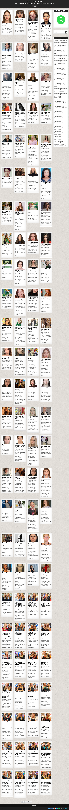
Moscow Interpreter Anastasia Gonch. (19, 299)
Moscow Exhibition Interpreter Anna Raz (20, 573)
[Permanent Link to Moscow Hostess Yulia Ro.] (46, 323)
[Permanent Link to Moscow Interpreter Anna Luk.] (46, 539)
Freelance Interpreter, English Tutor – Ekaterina (33, 147)
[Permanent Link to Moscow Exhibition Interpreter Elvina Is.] (46, 568)
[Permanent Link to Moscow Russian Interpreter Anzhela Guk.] (20, 504)
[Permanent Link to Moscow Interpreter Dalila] (33, 206)
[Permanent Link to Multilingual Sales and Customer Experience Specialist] (7, 138)
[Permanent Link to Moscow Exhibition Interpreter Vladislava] (7, 568)
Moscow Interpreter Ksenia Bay (46, 417)
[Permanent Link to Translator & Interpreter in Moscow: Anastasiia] (46, 292)
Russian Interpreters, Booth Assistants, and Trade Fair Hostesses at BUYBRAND (7, 781)
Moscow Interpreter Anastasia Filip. (33, 298)
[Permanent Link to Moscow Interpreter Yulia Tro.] (7, 322)
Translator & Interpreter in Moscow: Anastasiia (46, 298)
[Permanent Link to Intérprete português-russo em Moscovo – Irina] (20, 440)
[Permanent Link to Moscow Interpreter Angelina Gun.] (20, 265)
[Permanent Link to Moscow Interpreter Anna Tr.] (46, 473)
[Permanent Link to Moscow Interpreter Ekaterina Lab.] (46, 47)
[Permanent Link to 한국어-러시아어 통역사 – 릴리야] (7, 172)
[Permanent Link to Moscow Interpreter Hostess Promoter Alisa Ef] (20, 206)
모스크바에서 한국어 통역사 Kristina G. (33, 243)
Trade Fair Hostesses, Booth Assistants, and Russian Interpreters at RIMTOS (46, 604)
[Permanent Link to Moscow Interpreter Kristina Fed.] (20, 352)
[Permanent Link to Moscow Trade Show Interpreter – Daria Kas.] (33, 15)
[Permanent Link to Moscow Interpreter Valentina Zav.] (46, 238)
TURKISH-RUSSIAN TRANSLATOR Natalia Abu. (46, 510)
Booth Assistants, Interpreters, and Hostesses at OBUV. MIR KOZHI (32, 723)
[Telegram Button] (63, 808)
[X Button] (49, 808)
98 (28, 801)
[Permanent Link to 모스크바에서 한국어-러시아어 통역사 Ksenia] (33, 107)
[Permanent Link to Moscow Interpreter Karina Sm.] (20, 472)
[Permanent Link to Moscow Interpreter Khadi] (7, 383)
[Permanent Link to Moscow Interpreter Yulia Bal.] (7, 264)
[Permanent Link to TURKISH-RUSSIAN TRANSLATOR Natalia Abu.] (46, 504)
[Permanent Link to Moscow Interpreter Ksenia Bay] (46, 411)
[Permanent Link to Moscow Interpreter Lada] (7, 440)
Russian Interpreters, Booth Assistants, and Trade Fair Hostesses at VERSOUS (20, 781)
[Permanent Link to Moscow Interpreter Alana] (33, 352)
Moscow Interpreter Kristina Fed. (19, 358)
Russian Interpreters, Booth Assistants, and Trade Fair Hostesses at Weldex (33, 752)
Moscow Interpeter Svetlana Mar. (32, 516)
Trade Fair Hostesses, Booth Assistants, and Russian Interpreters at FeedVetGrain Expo (33, 604)
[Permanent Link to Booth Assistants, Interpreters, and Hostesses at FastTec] (46, 687)
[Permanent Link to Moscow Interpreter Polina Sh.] (33, 172)
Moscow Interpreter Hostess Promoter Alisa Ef (19, 213)
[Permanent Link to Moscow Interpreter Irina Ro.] (33, 568)
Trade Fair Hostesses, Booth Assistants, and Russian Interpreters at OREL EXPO (33, 634)
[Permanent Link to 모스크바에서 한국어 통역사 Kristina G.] (33, 237)
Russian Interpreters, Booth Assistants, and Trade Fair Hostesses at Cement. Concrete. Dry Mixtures (46, 753)
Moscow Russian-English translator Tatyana (6, 544)
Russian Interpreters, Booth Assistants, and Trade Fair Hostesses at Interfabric (33, 781)
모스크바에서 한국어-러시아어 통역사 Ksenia (33, 113)
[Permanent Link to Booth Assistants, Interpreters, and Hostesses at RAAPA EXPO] (20, 717)
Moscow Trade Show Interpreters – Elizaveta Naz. (46, 145)
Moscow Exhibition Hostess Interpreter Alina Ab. (32, 328)
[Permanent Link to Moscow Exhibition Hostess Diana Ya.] (33, 383)
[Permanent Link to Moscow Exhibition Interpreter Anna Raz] (20, 568)
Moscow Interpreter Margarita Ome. (6, 358)
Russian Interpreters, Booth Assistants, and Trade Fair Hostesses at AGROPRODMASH (46, 781)
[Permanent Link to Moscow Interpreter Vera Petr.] (7, 504)
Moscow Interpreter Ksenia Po (46, 213)
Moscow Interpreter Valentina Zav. (46, 245)
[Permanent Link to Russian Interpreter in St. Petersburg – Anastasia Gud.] (33, 48)
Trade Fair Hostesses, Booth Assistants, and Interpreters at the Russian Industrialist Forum (7, 662)
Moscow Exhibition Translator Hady (32, 478)
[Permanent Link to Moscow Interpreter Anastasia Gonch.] (20, 293)
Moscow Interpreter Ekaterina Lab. (46, 52)
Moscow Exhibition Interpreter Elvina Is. (46, 573)
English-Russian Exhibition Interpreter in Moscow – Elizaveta (6, 53)
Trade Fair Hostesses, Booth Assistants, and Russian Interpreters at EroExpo (46, 634)
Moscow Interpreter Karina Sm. (19, 478)
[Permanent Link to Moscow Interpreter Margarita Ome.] (7, 352)
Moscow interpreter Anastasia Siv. (19, 144)
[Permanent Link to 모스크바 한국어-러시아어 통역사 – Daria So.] (7, 16)
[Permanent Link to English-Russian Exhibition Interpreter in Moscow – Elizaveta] (7, 47)
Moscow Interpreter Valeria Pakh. (6, 298)
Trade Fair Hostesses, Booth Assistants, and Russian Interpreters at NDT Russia (46, 662)
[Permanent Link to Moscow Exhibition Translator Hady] (33, 472)
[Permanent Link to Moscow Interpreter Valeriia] (33, 538)
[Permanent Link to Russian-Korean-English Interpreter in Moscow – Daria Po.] (20, 14)
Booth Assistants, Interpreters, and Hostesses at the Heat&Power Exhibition (32, 694)
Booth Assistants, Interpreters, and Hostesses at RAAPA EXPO (19, 723)
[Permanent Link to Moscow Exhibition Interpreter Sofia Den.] (33, 264)
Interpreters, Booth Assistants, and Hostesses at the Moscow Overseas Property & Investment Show (45, 724)
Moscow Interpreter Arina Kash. (19, 83)
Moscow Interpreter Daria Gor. (33, 448)
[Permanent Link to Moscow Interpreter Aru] (46, 440)
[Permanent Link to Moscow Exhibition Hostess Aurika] (46, 383)
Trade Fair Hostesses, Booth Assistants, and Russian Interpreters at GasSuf (20, 662)
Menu (35, 6)
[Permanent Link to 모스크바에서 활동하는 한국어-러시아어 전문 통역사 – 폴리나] (20, 107)
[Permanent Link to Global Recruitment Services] (7, 597)
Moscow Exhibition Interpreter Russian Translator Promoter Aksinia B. (33, 83)
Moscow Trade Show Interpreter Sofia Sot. (20, 328)
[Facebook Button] (51, 808)
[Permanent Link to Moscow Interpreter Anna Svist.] (20, 383)
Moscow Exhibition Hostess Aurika (45, 388)
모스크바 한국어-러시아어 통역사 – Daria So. (7, 24)
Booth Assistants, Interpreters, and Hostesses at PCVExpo (19, 693)
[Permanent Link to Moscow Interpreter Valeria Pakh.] (7, 292)
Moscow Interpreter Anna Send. (46, 360)
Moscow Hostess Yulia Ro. (45, 330)
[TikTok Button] (61, 808)
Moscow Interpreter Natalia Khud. (46, 113)
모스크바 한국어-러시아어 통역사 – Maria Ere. (46, 26)
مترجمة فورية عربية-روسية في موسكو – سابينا (20, 52)
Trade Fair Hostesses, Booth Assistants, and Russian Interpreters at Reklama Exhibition (7, 634)
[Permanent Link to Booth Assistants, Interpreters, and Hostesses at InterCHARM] (7, 717)
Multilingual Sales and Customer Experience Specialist (7, 144)
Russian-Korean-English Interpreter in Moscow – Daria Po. (19, 21)
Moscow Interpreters (34, 1)
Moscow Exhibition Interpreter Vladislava (6, 574)
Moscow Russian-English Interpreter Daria (19, 417)
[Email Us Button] (66, 808)
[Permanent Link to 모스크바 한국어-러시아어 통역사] (7, 206)
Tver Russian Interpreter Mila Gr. (19, 543)
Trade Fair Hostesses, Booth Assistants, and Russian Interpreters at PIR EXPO (20, 634)
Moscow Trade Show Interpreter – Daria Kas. (33, 23)
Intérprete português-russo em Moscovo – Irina (20, 446)
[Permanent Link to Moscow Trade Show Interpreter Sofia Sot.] (20, 322)
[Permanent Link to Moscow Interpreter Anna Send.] (46, 353)
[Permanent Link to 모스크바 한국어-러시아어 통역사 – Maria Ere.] (46, 17)
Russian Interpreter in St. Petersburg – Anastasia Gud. (32, 55)
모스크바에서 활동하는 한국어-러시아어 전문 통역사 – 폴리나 (20, 113)
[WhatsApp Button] (59, 808)
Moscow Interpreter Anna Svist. (19, 390)
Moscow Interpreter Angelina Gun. (19, 271)
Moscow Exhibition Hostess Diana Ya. (32, 388)
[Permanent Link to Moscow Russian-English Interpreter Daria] (20, 411)
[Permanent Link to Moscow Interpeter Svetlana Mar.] (33, 507)
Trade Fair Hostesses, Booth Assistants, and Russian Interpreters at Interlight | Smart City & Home (20, 605)
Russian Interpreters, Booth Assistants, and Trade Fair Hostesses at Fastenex (20, 752)
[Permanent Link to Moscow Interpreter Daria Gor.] (33, 441)
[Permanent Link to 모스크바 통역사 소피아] (20, 238)
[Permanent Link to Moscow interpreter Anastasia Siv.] (20, 138)
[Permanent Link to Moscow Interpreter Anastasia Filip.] (33, 292)
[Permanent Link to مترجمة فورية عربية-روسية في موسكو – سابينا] (20, 47)
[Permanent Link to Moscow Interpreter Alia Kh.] (33, 411)
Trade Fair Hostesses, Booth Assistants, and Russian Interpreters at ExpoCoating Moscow (7, 694)
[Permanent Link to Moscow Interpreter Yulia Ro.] (7, 107)
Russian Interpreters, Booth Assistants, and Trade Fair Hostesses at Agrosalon (7, 752)
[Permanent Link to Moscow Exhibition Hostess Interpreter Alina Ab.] (33, 322)
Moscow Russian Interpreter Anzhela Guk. (19, 510)
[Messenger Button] (57, 808)
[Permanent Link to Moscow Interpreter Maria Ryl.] (46, 77)
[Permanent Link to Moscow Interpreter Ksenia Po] (46, 206)
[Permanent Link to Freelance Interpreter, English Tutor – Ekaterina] (33, 140)
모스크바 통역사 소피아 (20, 245)
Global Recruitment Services (60, 40)
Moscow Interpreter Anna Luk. (46, 546)
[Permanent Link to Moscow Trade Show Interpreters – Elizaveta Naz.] (46, 139)
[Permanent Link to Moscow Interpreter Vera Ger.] (7, 238)
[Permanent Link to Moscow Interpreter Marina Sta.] (46, 175)
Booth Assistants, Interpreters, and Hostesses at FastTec (46, 692)
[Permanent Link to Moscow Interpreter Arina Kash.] (20, 77)
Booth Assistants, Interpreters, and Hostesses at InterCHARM (6, 723)
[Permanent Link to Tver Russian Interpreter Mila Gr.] (20, 538)
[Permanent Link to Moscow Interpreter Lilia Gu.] (7, 77)
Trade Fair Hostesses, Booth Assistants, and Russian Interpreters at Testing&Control (33, 662)
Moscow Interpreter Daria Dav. (6, 478)
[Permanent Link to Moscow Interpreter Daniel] (46, 264)
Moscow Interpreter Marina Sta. (46, 183)
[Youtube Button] (55, 808)
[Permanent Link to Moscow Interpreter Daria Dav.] (7, 472)
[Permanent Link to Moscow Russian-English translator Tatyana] (7, 538)
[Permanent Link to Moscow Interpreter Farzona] (20, 172)
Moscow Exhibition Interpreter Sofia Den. (33, 269)
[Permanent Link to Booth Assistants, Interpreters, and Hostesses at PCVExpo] (20, 687)
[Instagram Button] (53, 808)
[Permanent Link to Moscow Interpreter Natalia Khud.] (46, 107)
